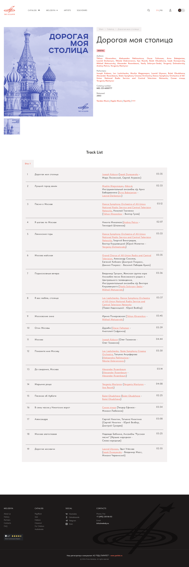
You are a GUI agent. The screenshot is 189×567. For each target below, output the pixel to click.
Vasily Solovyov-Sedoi (151, 63)
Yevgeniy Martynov (119, 66)
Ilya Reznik (142, 61)
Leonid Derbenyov (105, 61)
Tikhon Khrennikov (106, 58)
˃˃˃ (133, 101)
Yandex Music (103, 101)
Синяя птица (178, 78)
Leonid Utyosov (158, 73)
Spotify (127, 101)
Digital (101, 51)
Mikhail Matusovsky (106, 63)
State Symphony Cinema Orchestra (135, 75)
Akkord (128, 186)
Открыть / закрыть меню (39, 10)
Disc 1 (28, 163)
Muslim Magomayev (139, 73)
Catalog (110, 29)
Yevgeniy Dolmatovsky (174, 63)
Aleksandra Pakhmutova (131, 58)
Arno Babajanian (176, 58)
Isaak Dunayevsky (176, 61)
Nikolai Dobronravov (125, 61)
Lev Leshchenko (120, 73)
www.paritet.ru (116, 556)
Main (101, 29)
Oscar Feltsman (155, 58)
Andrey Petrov (103, 66)
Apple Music (116, 101)
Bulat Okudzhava (157, 61)
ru (161, 10)
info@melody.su (102, 523)
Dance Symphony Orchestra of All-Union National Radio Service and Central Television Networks (141, 76)
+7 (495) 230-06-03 (104, 517)
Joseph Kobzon (104, 73)
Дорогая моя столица (128, 29)
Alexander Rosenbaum (128, 63)
